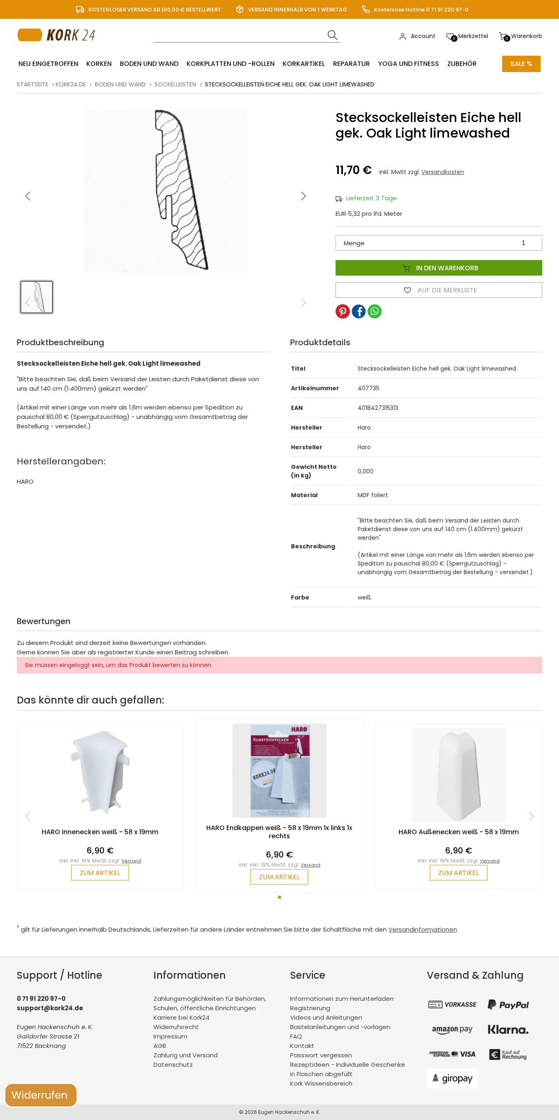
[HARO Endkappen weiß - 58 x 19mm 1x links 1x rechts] (279, 819)
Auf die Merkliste (446, 290)
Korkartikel (304, 63)
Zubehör (462, 63)
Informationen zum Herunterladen (342, 998)
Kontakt (302, 1045)
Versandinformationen (422, 929)
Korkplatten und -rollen (231, 63)
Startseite (32, 84)
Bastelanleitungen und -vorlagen (340, 1027)
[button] (304, 196)
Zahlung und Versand (185, 1055)
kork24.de (71, 84)
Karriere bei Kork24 (181, 1017)
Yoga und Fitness (408, 63)
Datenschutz (173, 1064)
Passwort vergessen (321, 1055)
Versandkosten (443, 172)
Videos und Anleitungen (326, 1017)
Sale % (521, 63)
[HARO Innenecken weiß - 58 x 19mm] (100, 823)
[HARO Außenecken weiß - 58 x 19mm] (459, 823)
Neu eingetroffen (48, 63)
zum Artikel (100, 873)
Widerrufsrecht (176, 1027)
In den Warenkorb (446, 268)
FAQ (296, 1036)
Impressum (170, 1036)
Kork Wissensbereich (321, 1083)
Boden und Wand (149, 63)
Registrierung (310, 1008)
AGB (159, 1045)
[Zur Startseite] (58, 49)
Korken (99, 63)
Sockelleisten (175, 84)
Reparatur (351, 63)
